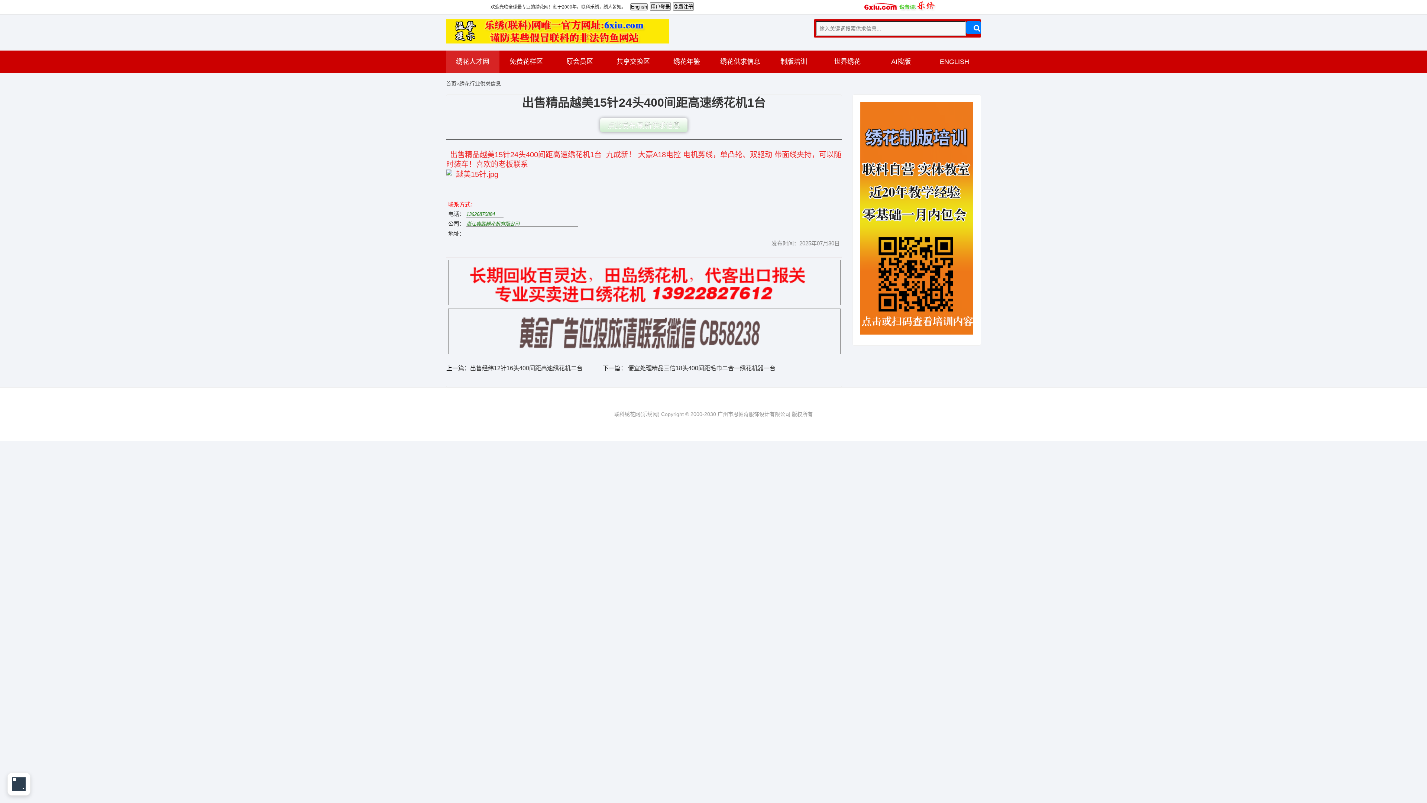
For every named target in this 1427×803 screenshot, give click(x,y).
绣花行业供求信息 (480, 84)
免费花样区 (526, 61)
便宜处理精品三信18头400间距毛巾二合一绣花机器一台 (701, 368)
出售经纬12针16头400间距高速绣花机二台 (526, 368)
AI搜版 (901, 61)
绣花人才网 (472, 61)
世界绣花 (847, 61)
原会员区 (579, 61)
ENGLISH (954, 61)
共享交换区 (633, 61)
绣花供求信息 (740, 61)
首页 (451, 84)
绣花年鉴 (686, 61)
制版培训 (793, 61)
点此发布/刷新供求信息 (644, 126)
